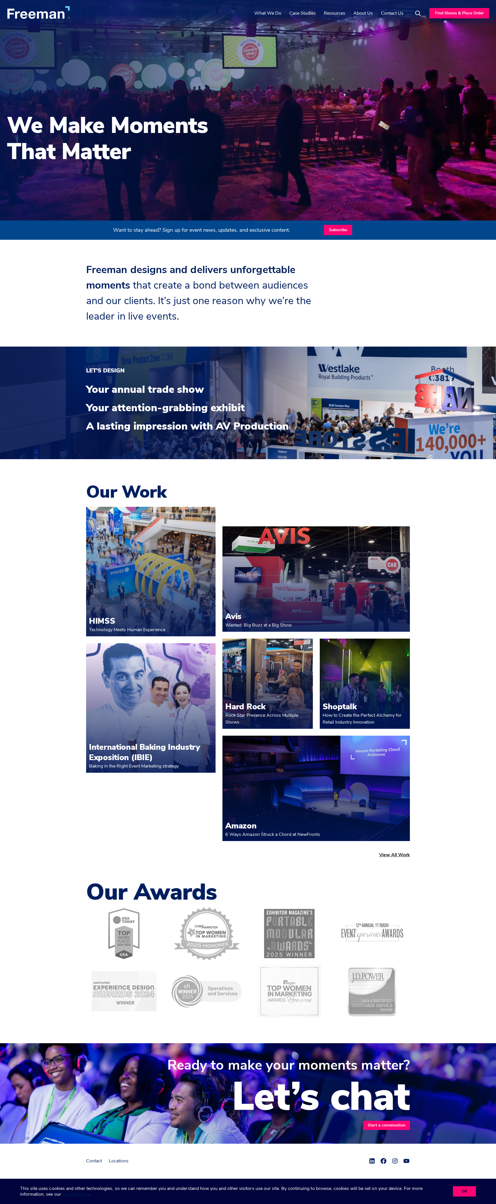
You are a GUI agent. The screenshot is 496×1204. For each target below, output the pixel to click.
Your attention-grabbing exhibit (165, 408)
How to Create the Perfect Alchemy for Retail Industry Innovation (362, 718)
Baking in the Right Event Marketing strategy (134, 766)
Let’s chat (321, 1097)
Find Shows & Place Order (459, 13)
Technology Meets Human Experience (127, 630)
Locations (119, 1161)
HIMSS (102, 621)
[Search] (418, 13)
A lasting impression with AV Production (187, 426)
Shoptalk (340, 706)
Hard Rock (245, 706)
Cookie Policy (76, 1194)
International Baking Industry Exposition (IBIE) (144, 752)
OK (464, 1191)
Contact (94, 1161)
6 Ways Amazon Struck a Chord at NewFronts (272, 834)
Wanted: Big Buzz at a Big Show (258, 625)
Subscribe (338, 230)
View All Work (394, 855)
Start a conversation (386, 1125)
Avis (233, 616)
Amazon (240, 825)
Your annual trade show (145, 389)
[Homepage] (38, 12)
